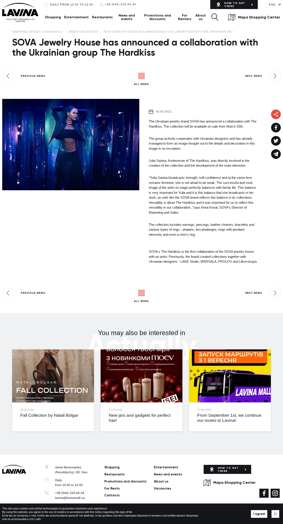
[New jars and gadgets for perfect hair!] (141, 375)
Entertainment (76, 17)
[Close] (275, 514)
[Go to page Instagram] (275, 493)
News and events (127, 17)
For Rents (112, 488)
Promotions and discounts (157, 17)
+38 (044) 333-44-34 (120, 4)
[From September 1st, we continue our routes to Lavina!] (230, 375)
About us (200, 17)
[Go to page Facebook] (263, 493)
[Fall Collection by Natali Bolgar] (53, 375)
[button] (214, 17)
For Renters (184, 17)
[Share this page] (276, 127)
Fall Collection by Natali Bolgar (49, 415)
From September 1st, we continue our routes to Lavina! (229, 418)
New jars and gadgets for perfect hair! (139, 418)
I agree (259, 514)
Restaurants (102, 17)
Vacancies (162, 488)
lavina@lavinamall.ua (70, 497)
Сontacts (112, 495)
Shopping (53, 17)
